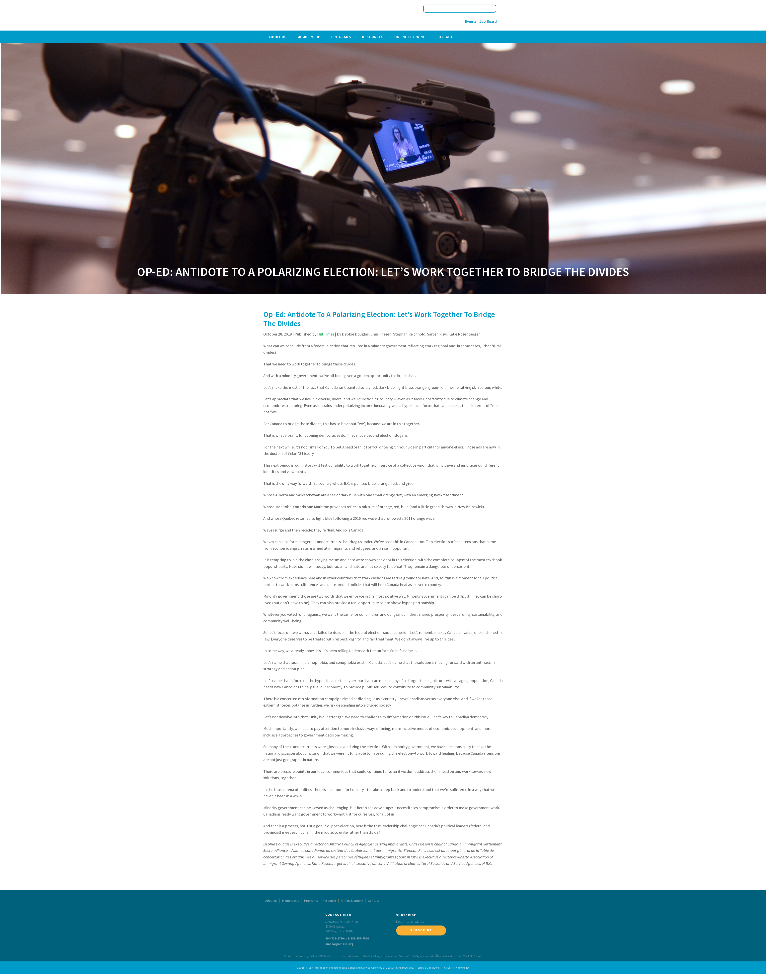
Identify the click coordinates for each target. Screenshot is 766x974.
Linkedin (449, 21)
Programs (341, 37)
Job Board (488, 21)
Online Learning (410, 37)
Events (471, 21)
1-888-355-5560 (358, 938)
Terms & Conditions (428, 967)
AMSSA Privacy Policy (457, 967)
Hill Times (325, 334)
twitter (441, 21)
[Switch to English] (416, 22)
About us (278, 37)
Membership (309, 37)
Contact (444, 37)
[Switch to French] (424, 22)
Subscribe (421, 930)
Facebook (432, 21)
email (457, 21)
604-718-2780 (334, 938)
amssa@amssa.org (339, 944)
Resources (373, 37)
